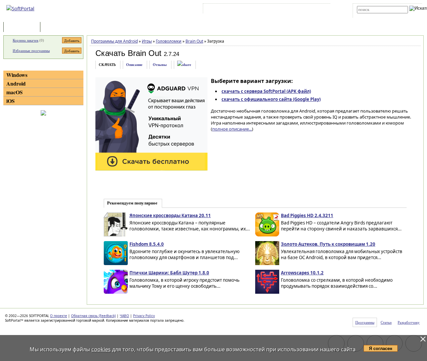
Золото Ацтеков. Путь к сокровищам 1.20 (328, 244)
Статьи (56, 27)
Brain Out (194, 41)
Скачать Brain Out (128, 53)
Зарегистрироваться (262, 10)
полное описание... (232, 129)
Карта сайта (296, 10)
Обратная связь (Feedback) (93, 315)
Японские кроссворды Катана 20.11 (170, 215)
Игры (147, 41)
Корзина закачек (25, 40)
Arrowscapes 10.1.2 (302, 273)
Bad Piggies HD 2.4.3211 (307, 215)
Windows (16, 75)
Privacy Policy (144, 315)
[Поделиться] (184, 65)
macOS (14, 92)
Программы (23, 27)
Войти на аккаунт (225, 10)
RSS (317, 10)
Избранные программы (31, 51)
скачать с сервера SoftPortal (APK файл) (266, 91)
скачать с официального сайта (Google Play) (271, 99)
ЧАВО (124, 315)
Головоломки (168, 41)
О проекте (58, 315)
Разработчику (409, 322)
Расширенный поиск (375, 15)
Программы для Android (114, 41)
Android (16, 83)
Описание (134, 65)
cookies (101, 349)
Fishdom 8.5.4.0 (146, 244)
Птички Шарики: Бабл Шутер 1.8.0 (169, 273)
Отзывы (160, 65)
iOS (10, 101)
